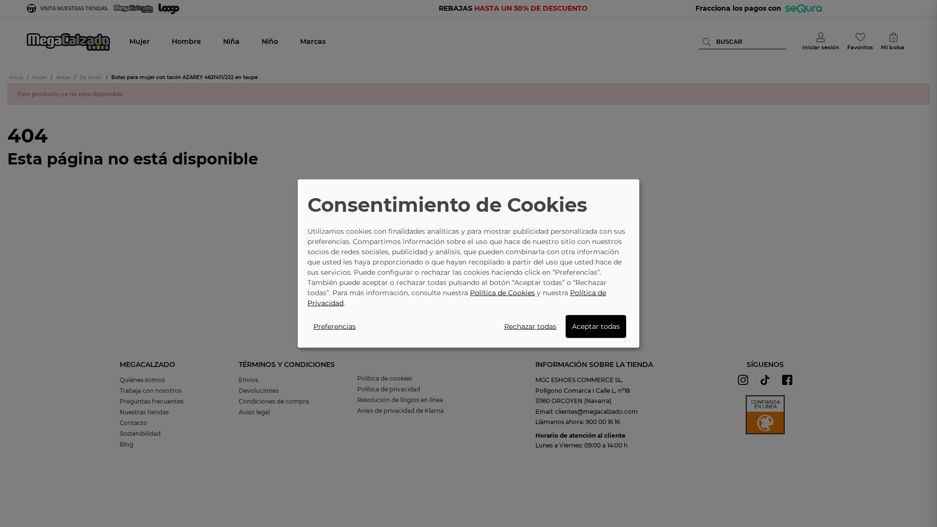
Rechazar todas (530, 326)
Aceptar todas (596, 326)
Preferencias (334, 326)
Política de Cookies (502, 292)
